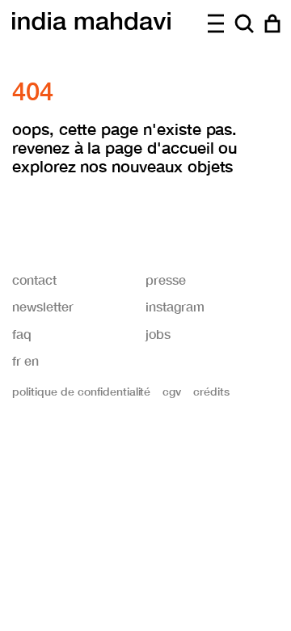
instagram (175, 306)
